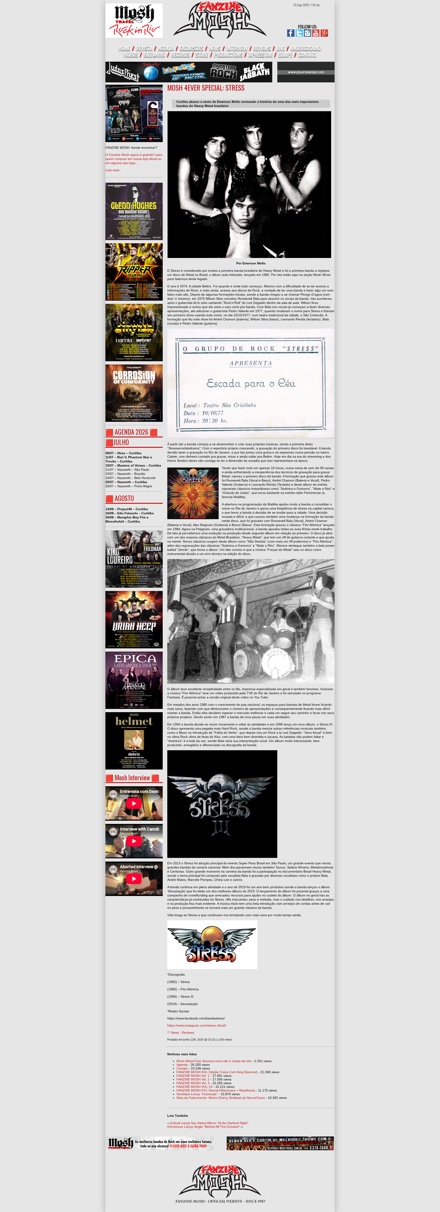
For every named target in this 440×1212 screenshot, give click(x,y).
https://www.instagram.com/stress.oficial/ (196, 1025)
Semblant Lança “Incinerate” (197, 1094)
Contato (182, 1068)
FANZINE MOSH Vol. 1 (192, 1076)
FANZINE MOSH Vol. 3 (192, 1083)
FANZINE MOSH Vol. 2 (192, 1079)
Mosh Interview (132, 777)
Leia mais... (133, 159)
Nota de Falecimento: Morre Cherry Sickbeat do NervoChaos (220, 1098)
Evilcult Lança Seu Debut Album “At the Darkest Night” (209, 1123)
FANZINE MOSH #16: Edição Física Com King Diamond (216, 1072)
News (175, 1032)
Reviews (188, 1032)
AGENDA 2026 (131, 432)
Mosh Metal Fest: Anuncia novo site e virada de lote (213, 1061)
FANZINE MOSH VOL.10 (194, 1087)
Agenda (182, 1064)
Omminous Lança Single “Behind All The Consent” (203, 1126)
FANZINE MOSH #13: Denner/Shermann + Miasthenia (215, 1090)
